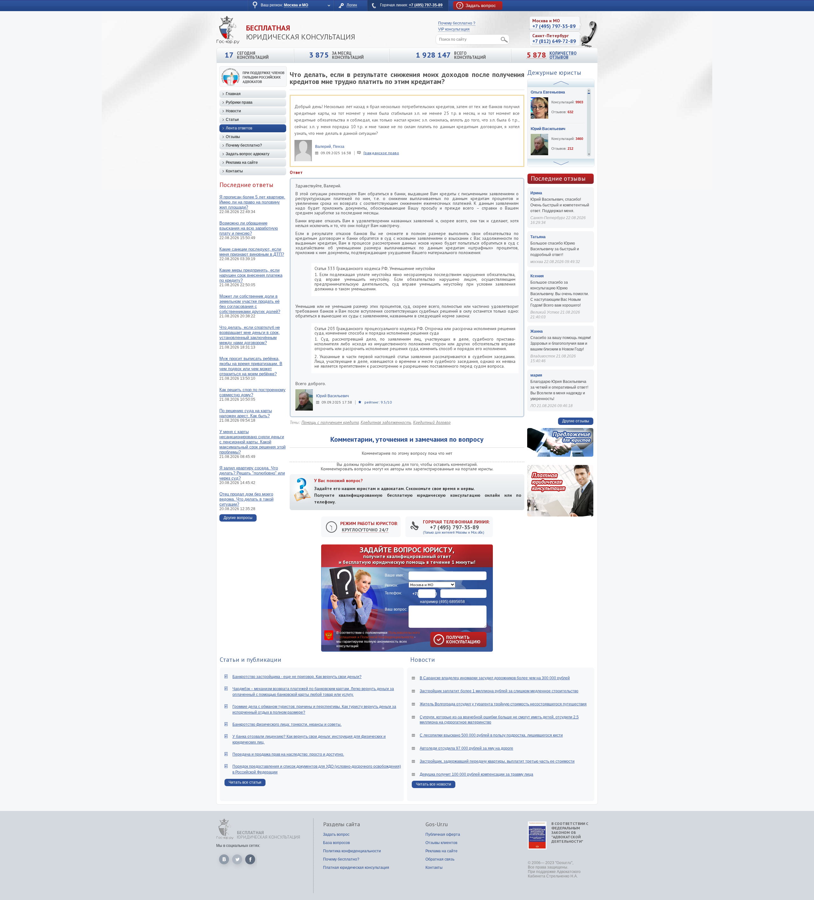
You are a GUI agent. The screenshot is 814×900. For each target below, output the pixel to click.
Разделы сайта (341, 824)
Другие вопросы (238, 518)
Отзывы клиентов (441, 843)
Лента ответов (239, 128)
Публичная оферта (442, 834)
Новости (233, 111)
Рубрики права (239, 102)
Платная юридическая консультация (356, 867)
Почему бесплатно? (244, 145)
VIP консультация (454, 29)
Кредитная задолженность (386, 422)
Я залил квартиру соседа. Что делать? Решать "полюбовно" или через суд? (252, 473)
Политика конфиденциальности (352, 851)
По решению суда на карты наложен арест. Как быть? (245, 413)
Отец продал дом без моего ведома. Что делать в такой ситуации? (246, 499)
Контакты (234, 171)
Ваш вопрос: (396, 609)
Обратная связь (439, 859)
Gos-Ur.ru (436, 824)
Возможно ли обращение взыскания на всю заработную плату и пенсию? (248, 228)
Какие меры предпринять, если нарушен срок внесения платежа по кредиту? (250, 275)
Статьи (232, 119)
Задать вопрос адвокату (247, 154)
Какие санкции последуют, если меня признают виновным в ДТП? (251, 252)
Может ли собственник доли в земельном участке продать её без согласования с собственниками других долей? (249, 304)
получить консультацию (454, 639)
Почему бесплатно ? (456, 23)
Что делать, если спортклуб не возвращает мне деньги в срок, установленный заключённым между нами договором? (249, 335)
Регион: (391, 585)
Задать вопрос (336, 834)
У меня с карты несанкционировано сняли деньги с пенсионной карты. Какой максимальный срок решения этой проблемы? (252, 441)
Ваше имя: (394, 575)
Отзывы (233, 137)
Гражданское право (381, 152)
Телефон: (393, 593)
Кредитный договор (432, 422)
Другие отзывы (575, 421)
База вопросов (336, 843)
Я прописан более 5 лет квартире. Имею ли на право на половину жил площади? (252, 202)
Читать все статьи (245, 782)
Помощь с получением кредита (330, 422)
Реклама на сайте (242, 162)
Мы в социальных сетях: (238, 845)
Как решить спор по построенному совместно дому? (252, 392)
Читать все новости (433, 784)
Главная (233, 94)
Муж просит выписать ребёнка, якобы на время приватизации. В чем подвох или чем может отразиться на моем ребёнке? (250, 366)
